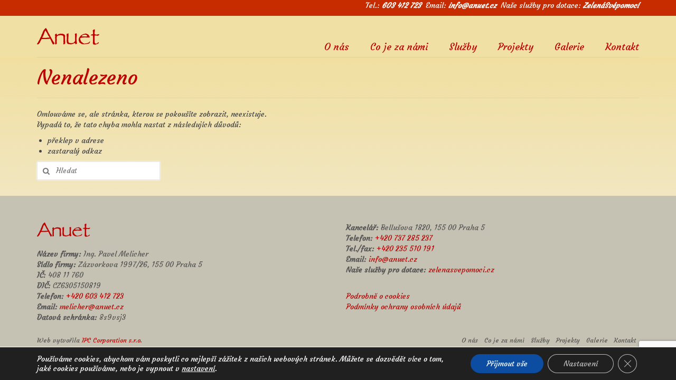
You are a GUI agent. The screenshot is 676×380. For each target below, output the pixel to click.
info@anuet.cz (472, 5)
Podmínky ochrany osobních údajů (403, 306)
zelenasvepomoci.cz (461, 269)
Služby (463, 46)
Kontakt (622, 46)
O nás (336, 46)
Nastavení (581, 363)
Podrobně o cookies (378, 296)
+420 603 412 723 (95, 296)
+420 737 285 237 (404, 238)
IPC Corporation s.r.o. (112, 340)
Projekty (515, 46)
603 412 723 (401, 5)
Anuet (68, 40)
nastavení (198, 368)
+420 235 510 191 (405, 248)
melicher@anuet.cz (92, 306)
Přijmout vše (507, 363)
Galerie (569, 46)
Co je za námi (399, 46)
